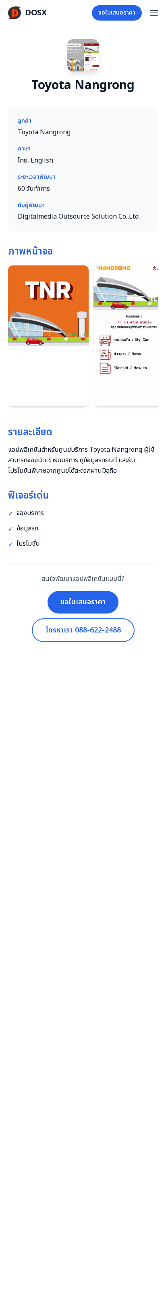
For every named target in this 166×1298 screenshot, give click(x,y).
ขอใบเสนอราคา (116, 12)
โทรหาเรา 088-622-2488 (83, 630)
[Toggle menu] (154, 13)
